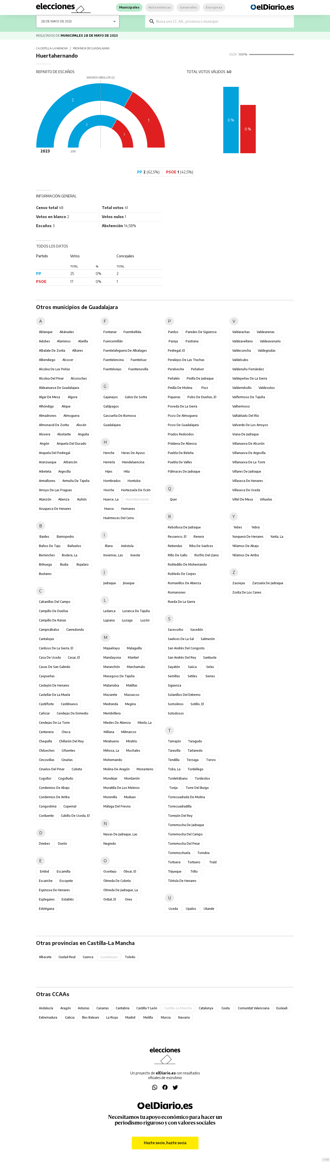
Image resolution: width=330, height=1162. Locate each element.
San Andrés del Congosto (186, 648)
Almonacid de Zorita (54, 425)
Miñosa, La (111, 750)
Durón (62, 843)
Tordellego (195, 769)
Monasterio (145, 769)
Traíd (213, 862)
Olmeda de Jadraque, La (120, 890)
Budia (64, 564)
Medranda (110, 704)
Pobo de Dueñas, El (201, 397)
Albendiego (47, 360)
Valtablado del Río (245, 416)
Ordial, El (109, 899)
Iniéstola (127, 546)
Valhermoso (241, 406)
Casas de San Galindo (54, 667)
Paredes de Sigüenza (201, 332)
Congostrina (47, 806)
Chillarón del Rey (71, 741)
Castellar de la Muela (54, 695)
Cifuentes (68, 750)
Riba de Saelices (201, 546)
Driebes (44, 843)
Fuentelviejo (112, 369)
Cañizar (44, 713)
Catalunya (206, 1008)
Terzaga (192, 760)
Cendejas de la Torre (54, 723)
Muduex (130, 797)
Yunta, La (276, 536)
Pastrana (192, 341)
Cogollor (45, 778)
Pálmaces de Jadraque (184, 471)
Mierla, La (145, 723)
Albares (77, 350)
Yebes (238, 527)
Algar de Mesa (49, 397)
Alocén (81, 425)
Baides (44, 536)
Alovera (44, 434)
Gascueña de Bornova (119, 416)
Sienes (210, 676)
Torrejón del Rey (180, 816)
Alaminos (64, 341)
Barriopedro (65, 536)
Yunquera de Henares (247, 536)
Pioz (204, 388)
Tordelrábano (178, 778)
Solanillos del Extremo (184, 695)
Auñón (82, 499)
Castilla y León (146, 1008)
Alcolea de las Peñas (54, 369)
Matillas (131, 685)
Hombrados (112, 481)
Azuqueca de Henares (55, 509)
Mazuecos (131, 695)
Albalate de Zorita (52, 350)
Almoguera (71, 416)
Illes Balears (90, 1017)
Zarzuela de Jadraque (267, 583)
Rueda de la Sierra (181, 602)
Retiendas (175, 546)
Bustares (45, 574)
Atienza (63, 499)
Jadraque (109, 583)
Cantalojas (46, 639)
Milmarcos (128, 732)
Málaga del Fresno (117, 806)
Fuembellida (132, 332)
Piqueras (174, 397)
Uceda (173, 909)
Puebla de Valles (180, 462)
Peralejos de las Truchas (186, 360)
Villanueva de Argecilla (249, 453)
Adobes (44, 341)
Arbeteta (45, 471)
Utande (209, 909)
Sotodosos (176, 713)
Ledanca (109, 611)
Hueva (109, 509)
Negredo (109, 843)
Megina (130, 704)
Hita (127, 471)
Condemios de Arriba (54, 797)
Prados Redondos (181, 434)
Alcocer (67, 360)
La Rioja (112, 1017)
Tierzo (211, 760)
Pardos (173, 332)
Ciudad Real (67, 957)
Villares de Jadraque (246, 471)
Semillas (174, 676)
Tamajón (174, 741)
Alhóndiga (46, 406)
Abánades (67, 332)
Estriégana (46, 909)
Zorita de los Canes (246, 592)
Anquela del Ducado (71, 443)
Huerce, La (111, 499)
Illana (109, 546)
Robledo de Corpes (182, 574)
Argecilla (64, 471)
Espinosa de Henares (54, 890)
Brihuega (45, 564)
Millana (109, 732)
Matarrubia (111, 685)
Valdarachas (241, 332)
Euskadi (281, 1008)
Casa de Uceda (50, 657)
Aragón (65, 1008)
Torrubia (203, 853)
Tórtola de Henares (182, 881)
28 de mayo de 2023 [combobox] (56, 21)
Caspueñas (47, 676)
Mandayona (112, 657)
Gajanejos (110, 397)
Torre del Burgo (197, 788)
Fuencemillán (113, 341)
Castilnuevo (69, 704)
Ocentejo (110, 871)
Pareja (173, 341)
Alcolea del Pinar (51, 378)
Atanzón (45, 499)
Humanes (128, 509)
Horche (109, 490)
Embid (44, 871)
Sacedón (196, 630)
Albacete (45, 957)
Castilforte (46, 704)
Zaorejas (238, 583)
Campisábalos (49, 630)
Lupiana (109, 620)
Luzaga (127, 620)
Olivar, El (129, 871)
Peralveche (176, 369)
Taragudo (195, 741)
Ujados (191, 909)
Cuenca (88, 957)
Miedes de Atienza (117, 723)
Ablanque (46, 332)
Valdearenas (266, 332)
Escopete (66, 881)
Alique (66, 406)
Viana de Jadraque (245, 434)
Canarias (102, 1008)
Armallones (47, 481)
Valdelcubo (240, 360)
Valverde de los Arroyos (250, 425)
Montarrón (132, 778)
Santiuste (210, 657)
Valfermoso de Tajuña (248, 397)
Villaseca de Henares (247, 481)
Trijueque (175, 871)
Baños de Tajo (50, 546)
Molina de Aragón (116, 769)
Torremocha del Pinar (184, 843)
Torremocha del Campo (185, 834)
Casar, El (74, 657)
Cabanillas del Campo (54, 602)
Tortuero (193, 862)
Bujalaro (83, 564)
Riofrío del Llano (206, 555)
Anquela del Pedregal (54, 453)
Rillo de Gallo (177, 555)
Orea (128, 899)
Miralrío (131, 741)
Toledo (130, 957)
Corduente (46, 816)
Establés (68, 899)
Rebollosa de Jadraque (184, 527)
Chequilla (45, 741)
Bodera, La (69, 555)
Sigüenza (174, 685)
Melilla (148, 1017)
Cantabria (122, 1008)
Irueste (135, 555)
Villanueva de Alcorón (248, 443)
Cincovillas (46, 760)
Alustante (64, 434)
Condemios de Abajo (54, 788)
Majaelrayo (111, 648)
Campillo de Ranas (52, 620)
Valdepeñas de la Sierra (249, 378)
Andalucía (46, 1008)
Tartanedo (195, 750)
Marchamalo (136, 667)
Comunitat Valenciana (253, 1008)
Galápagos (111, 406)
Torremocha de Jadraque (186, 825)
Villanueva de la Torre (248, 462)
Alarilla (83, 341)
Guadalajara (112, 425)
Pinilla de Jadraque (200, 378)
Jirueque (129, 583)
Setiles (192, 676)
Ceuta (225, 1008)
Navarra (184, 1017)
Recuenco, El (177, 536)
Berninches (47, 555)
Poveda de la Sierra (182, 406)
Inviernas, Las (113, 555)
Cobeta (77, 769)
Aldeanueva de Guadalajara (59, 388)
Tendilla (173, 760)
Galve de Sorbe (136, 397)
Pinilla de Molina (180, 388)
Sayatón (174, 667)
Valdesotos (267, 388)
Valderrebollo (242, 388)
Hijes (108, 471)
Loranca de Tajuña (136, 611)
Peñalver (197, 369)
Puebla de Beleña (181, 453)
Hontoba (134, 481)
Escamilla (63, 871)
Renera (199, 536)
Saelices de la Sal (181, 639)
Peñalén (174, 378)
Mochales (133, 750)
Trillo (194, 871)
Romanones (177, 592)
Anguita (83, 434)
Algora (72, 397)
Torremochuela (179, 853)
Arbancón (70, 462)
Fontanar (110, 332)
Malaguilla (134, 648)
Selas (210, 667)
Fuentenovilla (138, 369)
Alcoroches (79, 378)
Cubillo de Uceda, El (75, 816)
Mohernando (112, 760)
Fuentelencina (113, 360)
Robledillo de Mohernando (187, 564)
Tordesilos (202, 778)
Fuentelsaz (139, 360)
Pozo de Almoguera (182, 416)
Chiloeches (47, 750)
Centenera (46, 732)
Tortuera (174, 862)
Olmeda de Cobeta (117, 881)
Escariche (46, 881)
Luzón (145, 620)
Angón (44, 443)
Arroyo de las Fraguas (55, 490)
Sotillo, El (197, 704)
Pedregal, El (176, 350)
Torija (173, 788)
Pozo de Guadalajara (183, 425)
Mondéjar (110, 778)
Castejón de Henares (54, 685)
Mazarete (110, 695)
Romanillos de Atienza (184, 583)
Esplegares (47, 899)
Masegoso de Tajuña (119, 676)
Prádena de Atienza (182, 443)
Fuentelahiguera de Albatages (125, 350)
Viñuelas (266, 499)
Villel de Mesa (242, 499)
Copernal (69, 806)
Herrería (109, 462)
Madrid (130, 1017)
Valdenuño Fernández (248, 369)
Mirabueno (111, 741)
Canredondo (75, 630)
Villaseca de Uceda (246, 490)
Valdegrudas (267, 350)
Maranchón (111, 667)
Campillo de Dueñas (53, 611)
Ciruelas (67, 760)
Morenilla (110, 797)
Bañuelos (74, 546)
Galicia (70, 1017)
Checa (66, 732)
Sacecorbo (175, 630)
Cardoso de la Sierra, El (56, 648)
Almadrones (47, 416)
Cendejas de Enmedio (72, 713)
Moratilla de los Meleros (121, 788)
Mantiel (133, 657)
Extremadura (48, 1017)
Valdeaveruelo (270, 341)
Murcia (166, 1017)
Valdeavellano (242, 341)
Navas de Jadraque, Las (120, 834)
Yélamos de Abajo (245, 546)
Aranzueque (47, 462)
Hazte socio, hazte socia (165, 1143)
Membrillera (112, 713)
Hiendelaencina (133, 462)
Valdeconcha (241, 350)
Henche (108, 453)
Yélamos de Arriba (245, 555)
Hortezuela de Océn (136, 490)
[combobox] (223, 21)
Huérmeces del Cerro (118, 518)
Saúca (192, 667)
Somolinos (176, 704)
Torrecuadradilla (180, 806)
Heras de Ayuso (133, 453)
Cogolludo (65, 778)
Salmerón (208, 639)
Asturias (83, 1008)
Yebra (256, 527)
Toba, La (174, 769)
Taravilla (174, 750)
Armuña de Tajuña (75, 481)
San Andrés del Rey (182, 657)
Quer (173, 499)
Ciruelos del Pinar (51, 769)
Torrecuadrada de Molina (186, 797)
